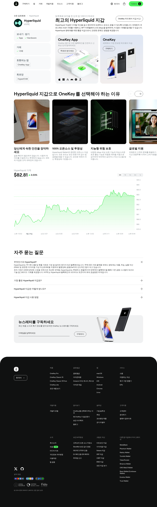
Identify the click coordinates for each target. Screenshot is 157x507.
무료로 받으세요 (67, 51)
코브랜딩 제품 (102, 418)
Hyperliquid (34, 16)
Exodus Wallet (125, 477)
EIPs (121, 385)
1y (140, 175)
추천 (98, 415)
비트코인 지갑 (102, 443)
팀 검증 (52, 462)
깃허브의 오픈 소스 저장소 (82, 443)
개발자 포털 (54, 411)
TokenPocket (124, 460)
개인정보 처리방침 (56, 454)
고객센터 (123, 411)
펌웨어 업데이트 (125, 418)
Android (99, 385)
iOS (98, 381)
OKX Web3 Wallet (126, 468)
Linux (98, 392)
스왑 (121, 373)
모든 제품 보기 (55, 388)
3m (135, 175)
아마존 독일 (77, 385)
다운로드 (134, 4)
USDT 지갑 (100, 458)
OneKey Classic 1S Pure (58, 381)
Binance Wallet (125, 464)
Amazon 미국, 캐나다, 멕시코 (83, 381)
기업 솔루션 (101, 411)
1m (130, 175)
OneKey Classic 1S (56, 377)
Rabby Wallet (125, 452)
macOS (99, 373)
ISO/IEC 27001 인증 (80, 450)
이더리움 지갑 (102, 447)
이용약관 (53, 458)
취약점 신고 (77, 458)
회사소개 (53, 443)
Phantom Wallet (125, 449)
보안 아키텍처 (78, 420)
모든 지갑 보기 (102, 466)
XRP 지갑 (100, 454)
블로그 (75, 424)
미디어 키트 (54, 451)
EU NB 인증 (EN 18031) (81, 454)
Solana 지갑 (101, 450)
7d (125, 175)
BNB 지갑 (100, 462)
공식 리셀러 (101, 422)
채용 (51, 447)
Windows (100, 377)
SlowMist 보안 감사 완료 (81, 447)
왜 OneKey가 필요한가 (81, 417)
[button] (34, 4)
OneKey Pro (54, 373)
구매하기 (109, 48)
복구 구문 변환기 (126, 381)
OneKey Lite (54, 385)
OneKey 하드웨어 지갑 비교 (129, 19)
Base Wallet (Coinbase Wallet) (128, 472)
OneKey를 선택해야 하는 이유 (83, 412)
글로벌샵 (76, 373)
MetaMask (123, 445)
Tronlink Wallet (125, 456)
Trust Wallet (124, 481)
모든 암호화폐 (19, 16)
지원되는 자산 (125, 377)
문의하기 (123, 415)
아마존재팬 (77, 377)
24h (120, 175)
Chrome (99, 388)
